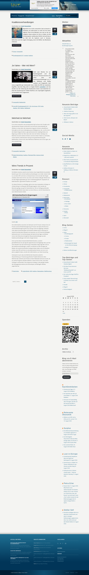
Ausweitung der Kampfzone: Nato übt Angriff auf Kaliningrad (70, 458)
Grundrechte (67, 186)
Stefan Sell (69, 510)
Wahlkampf (27, 108)
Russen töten (67, 486)
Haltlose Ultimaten (50, 561)
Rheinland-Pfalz (32, 155)
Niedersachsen (68, 190)
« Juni (63, 313)
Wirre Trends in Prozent (22, 166)
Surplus (67, 428)
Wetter (66, 206)
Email (70, 139)
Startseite (67, 572)
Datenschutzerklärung (24, 0)
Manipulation (40, 271)
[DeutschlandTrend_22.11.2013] (30, 219)
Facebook (68, 139)
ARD (17, 222)
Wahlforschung (48, 271)
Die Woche (67, 199)
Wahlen (22, 108)
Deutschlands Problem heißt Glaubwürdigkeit (18, 543)
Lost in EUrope (71, 454)
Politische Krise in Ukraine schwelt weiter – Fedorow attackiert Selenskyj (70, 472)
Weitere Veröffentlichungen (70, 250)
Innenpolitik (20, 51)
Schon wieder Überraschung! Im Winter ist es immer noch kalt (70, 280)
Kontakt (65, 284)
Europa (65, 181)
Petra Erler (69, 483)
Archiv (65, 227)
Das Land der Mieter (68, 444)
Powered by (33, 8)
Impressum (72, 572)
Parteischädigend (68, 289)
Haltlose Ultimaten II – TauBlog (40, 561)
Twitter (65, 139)
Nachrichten (22, 151)
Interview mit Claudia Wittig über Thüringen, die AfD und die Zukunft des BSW (70, 401)
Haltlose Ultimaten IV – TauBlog (40, 553)
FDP (39, 106)
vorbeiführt (42, 87)
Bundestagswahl (69, 233)
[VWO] (36, 8)
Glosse (14, 51)
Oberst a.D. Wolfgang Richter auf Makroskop (70, 94)
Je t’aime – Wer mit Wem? (23, 65)
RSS (63, 139)
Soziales (66, 211)
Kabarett (66, 193)
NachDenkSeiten (70, 387)
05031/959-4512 (60, 559)
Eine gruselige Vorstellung (42, 563)
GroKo (41, 106)
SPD (19, 108)
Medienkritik (22, 102)
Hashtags (67, 201)
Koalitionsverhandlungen (23, 22)
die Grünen (34, 106)
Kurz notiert (68, 203)
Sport (65, 215)
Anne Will (15, 106)
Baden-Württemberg (18, 155)
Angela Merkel (25, 271)
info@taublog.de (60, 561)
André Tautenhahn (26, 26)
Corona (67, 236)
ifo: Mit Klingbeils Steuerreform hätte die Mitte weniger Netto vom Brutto (70, 438)
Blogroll (65, 230)
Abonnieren (66, 377)
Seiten (65, 232)
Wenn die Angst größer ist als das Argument (19, 558)
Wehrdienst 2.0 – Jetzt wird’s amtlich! (46, 545)
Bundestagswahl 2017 (18, 55)
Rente (66, 212)
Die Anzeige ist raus (45, 551)
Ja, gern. (55, 8)
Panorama (66, 209)
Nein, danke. (46, 8)
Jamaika (26, 55)
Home (53, 15)
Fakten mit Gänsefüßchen (45, 543)
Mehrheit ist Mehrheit (21, 118)
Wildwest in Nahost (68, 122)
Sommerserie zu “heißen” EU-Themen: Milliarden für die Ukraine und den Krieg (71, 464)
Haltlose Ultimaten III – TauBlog (40, 557)
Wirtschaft (66, 218)
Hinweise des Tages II (69, 389)
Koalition (31, 55)
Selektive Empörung (68, 111)
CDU (30, 106)
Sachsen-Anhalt (40, 155)
